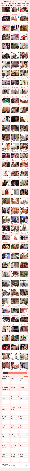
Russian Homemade (24, 429)
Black (6, 407)
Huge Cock (24, 407)
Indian (24, 452)
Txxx (20, 296)
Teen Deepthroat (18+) (22, 385)
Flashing (24, 447)
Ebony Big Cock (15, 454)
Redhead (7, 14)
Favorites (28, 3)
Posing (3, 178)
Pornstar (15, 398)
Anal (22, 14)
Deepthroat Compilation (5, 387)
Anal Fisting (24, 456)
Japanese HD (6, 405)
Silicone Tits (6, 398)
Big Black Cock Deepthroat (23, 380)
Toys (21, 23)
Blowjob (8, 78)
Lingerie (3, 96)
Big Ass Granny (15, 436)
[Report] (9, 13)
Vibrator (5, 151)
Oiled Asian (6, 434)
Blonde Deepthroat (6, 400)
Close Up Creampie (6, 438)
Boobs (24, 396)
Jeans (21, 14)
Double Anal (24, 434)
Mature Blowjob (6, 425)
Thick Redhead (15, 447)
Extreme (3, 385)
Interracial (26, 142)
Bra (5, 96)
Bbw (25, 297)
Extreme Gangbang (4, 378)
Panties (16, 96)
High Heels (22, 160)
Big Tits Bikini (6, 454)
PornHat (21, 13)
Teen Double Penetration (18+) (6, 431)
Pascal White (22, 297)
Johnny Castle (16, 178)
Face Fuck (25, 14)
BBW (15, 396)
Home (2, 3)
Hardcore (5, 14)
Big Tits (24, 69)
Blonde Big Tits (24, 409)
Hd (2, 14)
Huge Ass (24, 418)
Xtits (12, 296)
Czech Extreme (13, 385)
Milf (4, 251)
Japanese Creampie (6, 447)
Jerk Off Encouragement (24, 461)
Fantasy (6, 396)
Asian (16, 14)
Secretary (15, 400)
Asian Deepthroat (13, 378)
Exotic (8, 324)
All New (10, 3)
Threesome (24, 405)
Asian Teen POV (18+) (15, 445)
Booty (8, 251)
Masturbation (25, 324)
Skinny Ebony (15, 409)
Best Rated (14, 3)
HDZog (3, 132)
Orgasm (7, 151)
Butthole (6, 429)
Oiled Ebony (24, 416)
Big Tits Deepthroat (13, 380)
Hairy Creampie (6, 443)
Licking (26, 160)
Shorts (12, 69)
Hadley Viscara (13, 297)
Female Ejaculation (15, 407)
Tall (24, 414)
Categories (19, 3)
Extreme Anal (21, 378)
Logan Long (7, 142)
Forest (6, 461)
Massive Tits (15, 425)
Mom (14, 370)
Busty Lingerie (15, 427)
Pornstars (24, 3)
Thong (8, 87)
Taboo (6, 418)
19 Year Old (6, 452)
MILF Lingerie (6, 414)
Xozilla (12, 287)
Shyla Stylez (22, 105)
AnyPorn (3, 13)
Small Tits (24, 445)
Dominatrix (24, 443)
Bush (15, 461)
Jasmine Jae (13, 178)
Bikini (9, 23)
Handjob (17, 151)
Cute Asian (24, 427)
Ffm (2, 224)
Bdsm (3, 251)
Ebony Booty (24, 398)
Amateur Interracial (6, 409)
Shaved (6, 423)
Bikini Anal (15, 434)
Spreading (15, 423)
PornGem (3, 141)
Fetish (25, 69)
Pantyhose (25, 23)
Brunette (17, 233)
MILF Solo (24, 425)
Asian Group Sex (15, 456)
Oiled (15, 429)
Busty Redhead (24, 423)
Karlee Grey (3, 142)
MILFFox (3, 369)
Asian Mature (24, 454)
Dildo (22, 23)
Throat (6, 427)
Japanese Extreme (22, 387)
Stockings (8, 69)
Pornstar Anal (6, 456)
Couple (12, 14)
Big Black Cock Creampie (15, 452)
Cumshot (7, 370)
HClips (21, 68)
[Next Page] (25, 373)
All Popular (6, 3)
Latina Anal (15, 443)
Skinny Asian (6, 445)
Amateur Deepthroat (13, 387)
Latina (18, 69)
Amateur (21, 69)
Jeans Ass (15, 438)
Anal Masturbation (6, 416)
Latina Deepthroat (4, 380)
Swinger (24, 438)
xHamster (21, 59)
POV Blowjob (24, 400)
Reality (16, 69)
